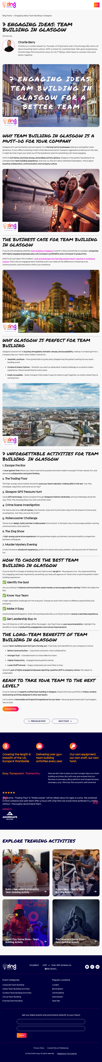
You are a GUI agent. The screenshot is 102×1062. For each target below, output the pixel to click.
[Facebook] (87, 967)
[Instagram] (92, 967)
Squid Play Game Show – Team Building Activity (22, 941)
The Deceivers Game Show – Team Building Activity (70, 941)
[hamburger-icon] (97, 4)
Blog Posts (7, 15)
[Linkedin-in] (98, 967)
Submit (21, 1035)
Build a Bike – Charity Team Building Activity (70, 891)
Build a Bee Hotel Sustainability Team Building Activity (22, 891)
